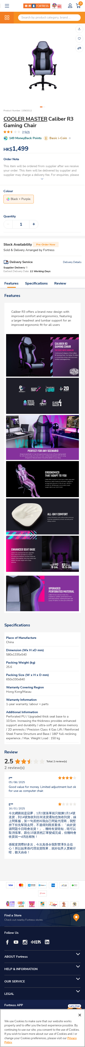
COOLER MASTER (25, 119)
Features (11, 283)
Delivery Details (72, 262)
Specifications (36, 283)
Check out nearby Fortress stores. (23, 920)
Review (60, 283)
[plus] (33, 224)
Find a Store (13, 915)
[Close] (80, 1015)
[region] (42, 1028)
